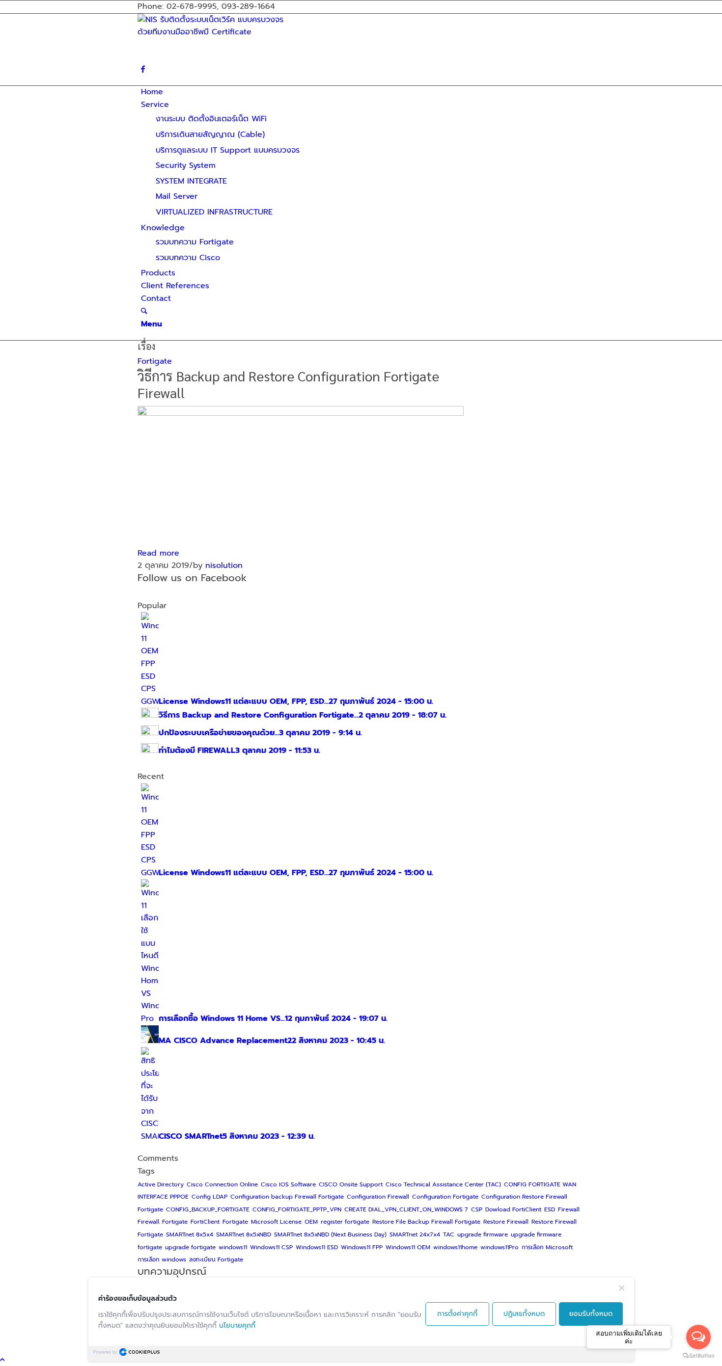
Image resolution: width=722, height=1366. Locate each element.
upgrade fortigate (190, 1247)
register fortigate (345, 1221)
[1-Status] (301, 413)
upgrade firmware (482, 1234)
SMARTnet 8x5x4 (189, 1234)
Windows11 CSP (271, 1247)
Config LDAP (209, 1196)
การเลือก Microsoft (547, 1247)
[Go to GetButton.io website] (698, 1356)
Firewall (569, 1209)
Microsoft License (276, 1221)
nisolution (224, 565)
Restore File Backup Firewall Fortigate (426, 1221)
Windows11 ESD (317, 1247)
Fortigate (155, 361)
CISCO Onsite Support (351, 1184)
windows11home (455, 1247)
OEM (311, 1221)
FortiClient (205, 1221)
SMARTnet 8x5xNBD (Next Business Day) (330, 1234)
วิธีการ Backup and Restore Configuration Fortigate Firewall (288, 384)
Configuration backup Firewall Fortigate (287, 1196)
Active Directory (161, 1184)
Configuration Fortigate (445, 1196)
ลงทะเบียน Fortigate (216, 1259)
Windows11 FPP (362, 1247)
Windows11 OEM (408, 1247)
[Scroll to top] (2, 1360)
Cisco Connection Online (222, 1184)
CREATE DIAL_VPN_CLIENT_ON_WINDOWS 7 (406, 1209)
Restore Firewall (505, 1221)
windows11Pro (499, 1247)
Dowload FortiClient (513, 1209)
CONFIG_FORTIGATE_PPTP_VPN (296, 1209)
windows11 (233, 1247)
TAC (448, 1234)
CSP (476, 1209)
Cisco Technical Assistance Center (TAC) (443, 1184)
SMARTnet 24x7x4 (414, 1234)
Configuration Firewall (378, 1196)
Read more (158, 553)
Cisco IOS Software (288, 1184)
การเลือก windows (162, 1259)
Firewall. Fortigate (163, 1221)
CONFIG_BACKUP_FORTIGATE (208, 1209)
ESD (549, 1209)
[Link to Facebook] (143, 69)
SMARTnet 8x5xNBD (243, 1234)
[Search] (144, 311)
